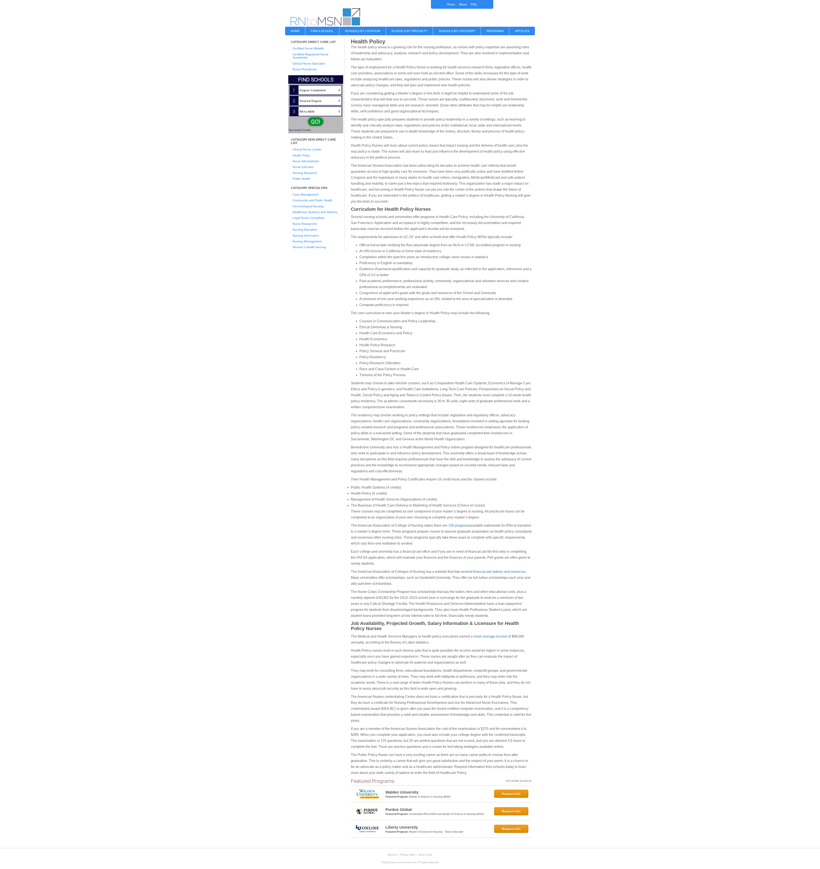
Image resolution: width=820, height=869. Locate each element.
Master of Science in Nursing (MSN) (430, 796)
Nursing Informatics (306, 235)
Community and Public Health (312, 200)
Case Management (305, 194)
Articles (522, 31)
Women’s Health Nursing (309, 247)
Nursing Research (305, 173)
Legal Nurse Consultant (308, 217)
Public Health (301, 178)
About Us (392, 854)
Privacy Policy (407, 854)
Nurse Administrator (306, 161)
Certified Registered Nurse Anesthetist (310, 56)
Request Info (511, 793)
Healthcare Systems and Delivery (315, 212)
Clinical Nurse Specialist (309, 63)
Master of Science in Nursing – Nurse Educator (436, 831)
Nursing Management (307, 241)
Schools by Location (362, 31)
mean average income (490, 636)
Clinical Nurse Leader (307, 149)
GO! (315, 121)
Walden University (402, 792)
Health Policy (301, 155)
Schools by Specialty (409, 31)
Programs (495, 31)
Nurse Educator (303, 167)
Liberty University (401, 827)
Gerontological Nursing (308, 206)
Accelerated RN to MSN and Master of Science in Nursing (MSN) (446, 814)
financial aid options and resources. (499, 571)
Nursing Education (305, 229)
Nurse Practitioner (305, 69)
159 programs (458, 525)
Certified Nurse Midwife (308, 48)
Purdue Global (398, 809)
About (463, 4)
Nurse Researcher (305, 223)
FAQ (474, 4)
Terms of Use (425, 854)
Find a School (322, 31)
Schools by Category (457, 31)
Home (451, 4)
